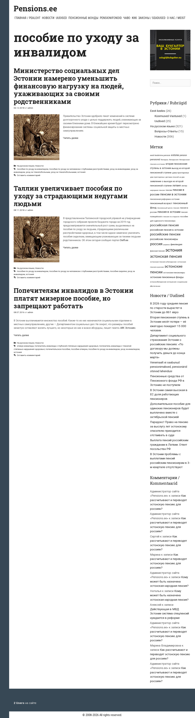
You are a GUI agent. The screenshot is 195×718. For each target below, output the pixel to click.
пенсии (169, 190)
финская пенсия (157, 251)
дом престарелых (157, 177)
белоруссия (174, 160)
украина (166, 245)
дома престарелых (180, 173)
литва (184, 186)
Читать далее (70, 138)
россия (156, 244)
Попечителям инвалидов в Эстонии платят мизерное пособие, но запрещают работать (73, 298)
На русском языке (25, 166)
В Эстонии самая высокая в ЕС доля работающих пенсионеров (168, 394)
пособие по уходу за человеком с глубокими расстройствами (79, 169)
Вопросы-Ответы (166, 131)
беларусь (164, 160)
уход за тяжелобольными (63, 172)
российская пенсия (164, 225)
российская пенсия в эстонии (166, 229)
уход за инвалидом (130, 349)
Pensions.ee (35, 8)
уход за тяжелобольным (38, 172)
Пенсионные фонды (83, 18)
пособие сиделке (118, 271)
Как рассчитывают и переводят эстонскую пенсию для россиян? (170, 654)
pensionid (155, 159)
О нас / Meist (176, 18)
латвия (176, 185)
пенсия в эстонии (169, 212)
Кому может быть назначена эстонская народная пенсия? (169, 581)
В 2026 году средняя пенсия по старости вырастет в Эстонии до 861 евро (169, 308)
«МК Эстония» (127, 327)
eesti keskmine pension (160, 155)
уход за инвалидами (120, 169)
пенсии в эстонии (173, 194)
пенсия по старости (171, 217)
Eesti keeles (157, 111)
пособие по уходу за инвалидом (32, 169)
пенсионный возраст (161, 203)
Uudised (61, 18)
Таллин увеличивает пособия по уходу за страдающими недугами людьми (71, 196)
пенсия (176, 208)
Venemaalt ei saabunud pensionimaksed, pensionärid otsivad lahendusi (168, 367)
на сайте (25, 703)
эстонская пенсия (166, 256)
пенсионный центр (164, 208)
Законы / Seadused (151, 18)
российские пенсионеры (164, 239)
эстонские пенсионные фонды (167, 277)
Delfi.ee (124, 240)
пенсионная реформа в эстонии (164, 199)
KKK (134, 18)
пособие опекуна (79, 349)
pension (183, 155)
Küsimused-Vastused (168, 116)
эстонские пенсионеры (174, 272)
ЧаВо (126, 18)
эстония (81, 172)
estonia (175, 155)
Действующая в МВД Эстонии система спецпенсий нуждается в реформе (169, 613)
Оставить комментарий (28, 175)
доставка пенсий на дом (174, 177)
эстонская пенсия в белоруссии (163, 262)
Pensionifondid (111, 18)
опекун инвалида (25, 346)
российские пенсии (165, 234)
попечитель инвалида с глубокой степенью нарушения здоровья (66, 346)
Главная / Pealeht (27, 18)
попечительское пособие (58, 349)
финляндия (176, 244)
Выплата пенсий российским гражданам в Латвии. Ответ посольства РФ (169, 444)
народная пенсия (157, 190)
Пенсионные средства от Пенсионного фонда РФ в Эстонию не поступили (167, 380)
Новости (48, 18)
